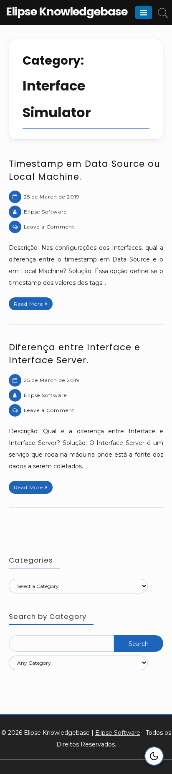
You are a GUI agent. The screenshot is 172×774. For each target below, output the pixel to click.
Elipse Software (45, 212)
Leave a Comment (49, 227)
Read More (28, 304)
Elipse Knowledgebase (66, 11)
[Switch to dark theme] (154, 756)
